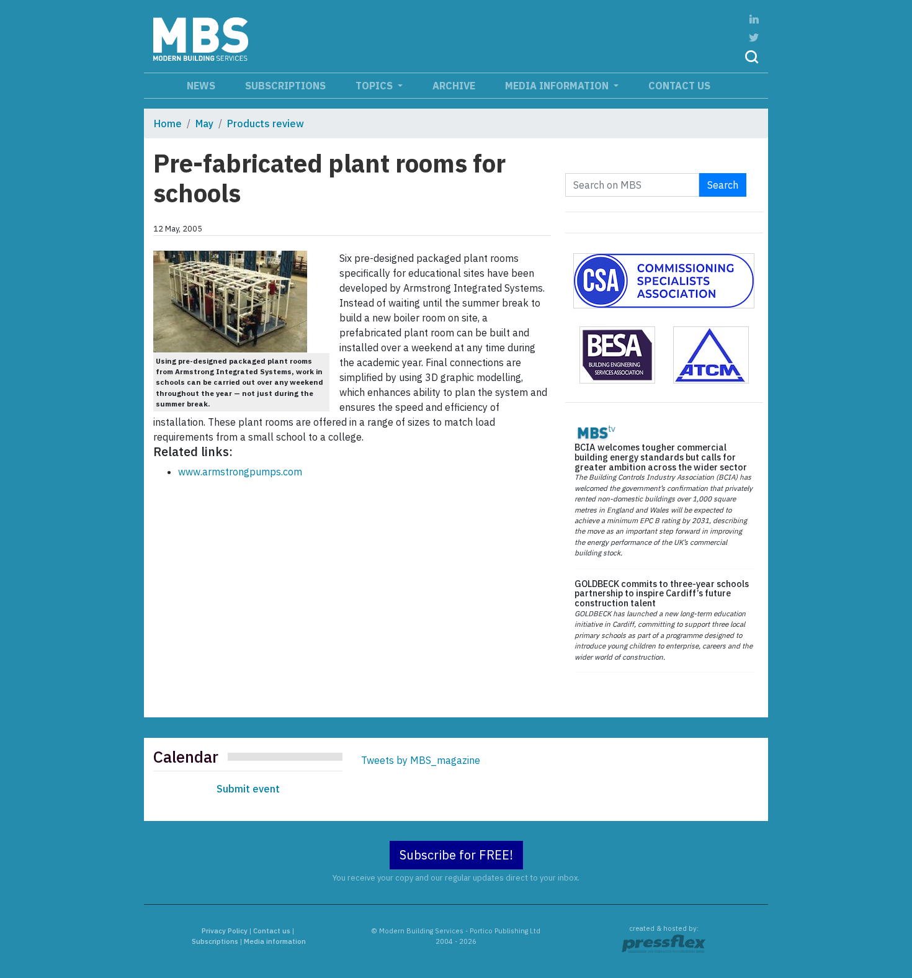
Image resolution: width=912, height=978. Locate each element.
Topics (375, 85)
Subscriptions (285, 85)
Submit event (248, 789)
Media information (558, 85)
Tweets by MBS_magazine (420, 760)
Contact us (679, 85)
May (204, 123)
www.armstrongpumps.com (240, 471)
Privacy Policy (225, 930)
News (201, 85)
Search (722, 185)
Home (168, 123)
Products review (265, 123)
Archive (453, 85)
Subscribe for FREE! (456, 854)
